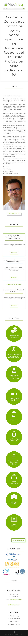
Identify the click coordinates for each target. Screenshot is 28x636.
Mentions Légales (9, 634)
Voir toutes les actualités (14, 284)
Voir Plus (14, 253)
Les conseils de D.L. (14, 213)
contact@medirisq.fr (16, 599)
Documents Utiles (18, 540)
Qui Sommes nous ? (14, 605)
